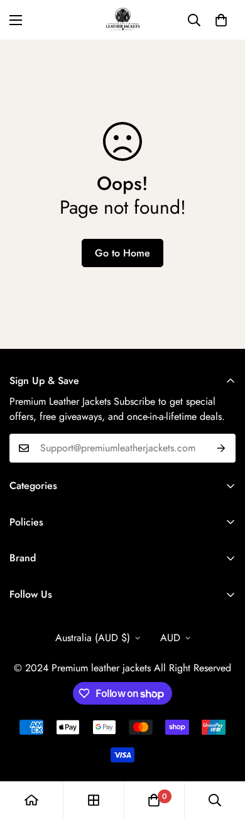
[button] (221, 20)
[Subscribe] (221, 448)
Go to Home (122, 253)
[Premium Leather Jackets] (122, 20)
